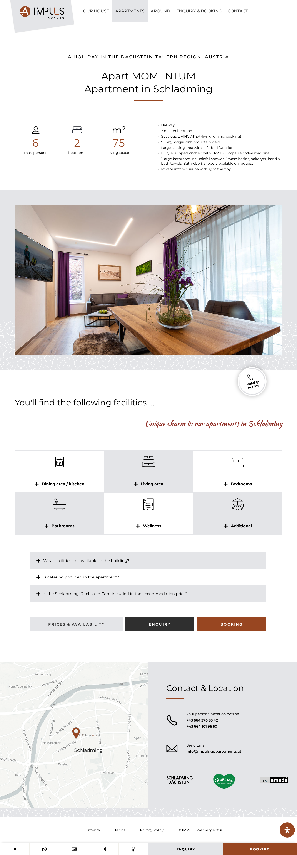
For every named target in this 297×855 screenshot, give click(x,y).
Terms (120, 830)
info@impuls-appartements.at (214, 751)
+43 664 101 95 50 (202, 726)
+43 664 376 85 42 (202, 720)
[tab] (59, 484)
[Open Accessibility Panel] (287, 830)
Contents (91, 830)
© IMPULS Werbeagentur (200, 830)
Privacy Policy (152, 830)
